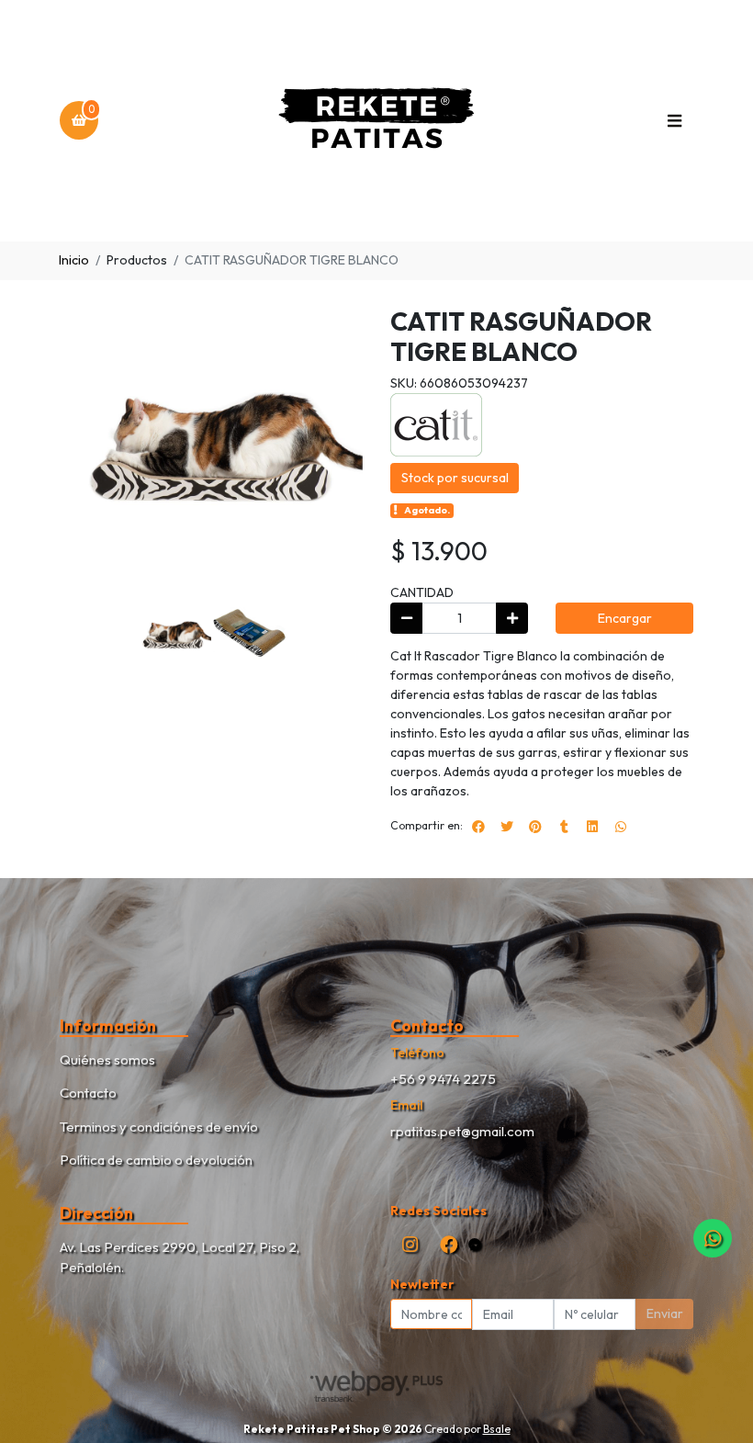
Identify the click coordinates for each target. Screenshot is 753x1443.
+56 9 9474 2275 (443, 1079)
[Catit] (436, 423)
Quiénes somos (107, 1059)
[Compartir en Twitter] (507, 827)
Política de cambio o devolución (156, 1159)
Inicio (74, 260)
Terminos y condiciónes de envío (159, 1126)
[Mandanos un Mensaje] (474, 1245)
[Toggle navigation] (674, 120)
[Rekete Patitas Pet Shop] (376, 120)
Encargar (625, 618)
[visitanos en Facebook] (448, 1244)
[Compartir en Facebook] (478, 827)
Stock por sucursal (455, 477)
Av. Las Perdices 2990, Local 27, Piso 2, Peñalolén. (179, 1257)
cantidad (422, 592)
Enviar (664, 1313)
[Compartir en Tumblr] (564, 827)
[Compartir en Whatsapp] (621, 827)
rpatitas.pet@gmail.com (462, 1131)
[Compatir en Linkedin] (592, 827)
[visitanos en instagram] (410, 1244)
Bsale (497, 1429)
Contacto (88, 1092)
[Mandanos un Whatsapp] (712, 1238)
